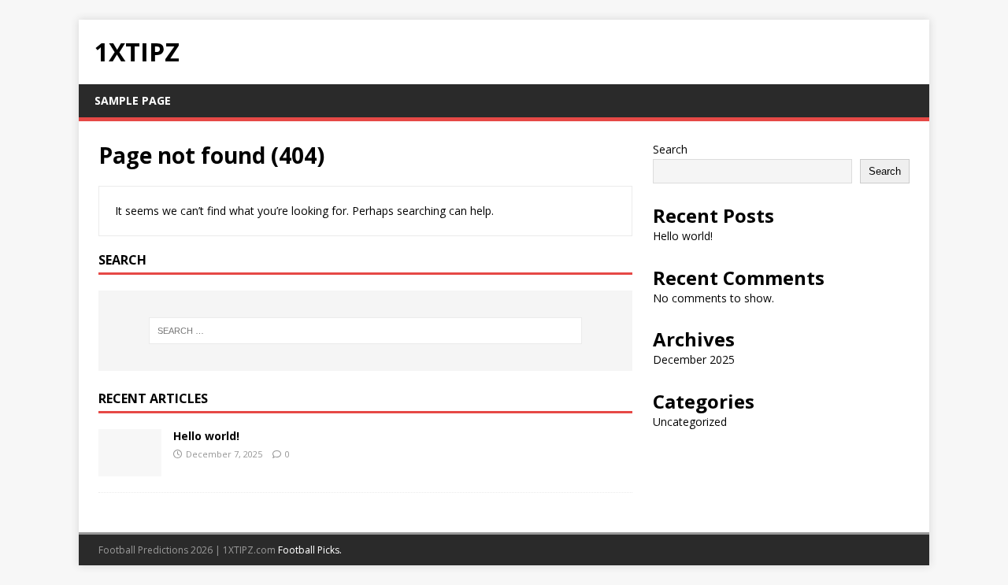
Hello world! (206, 435)
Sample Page (132, 100)
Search (670, 149)
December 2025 (694, 359)
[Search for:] (365, 330)
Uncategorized (690, 421)
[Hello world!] (129, 466)
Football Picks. (310, 550)
